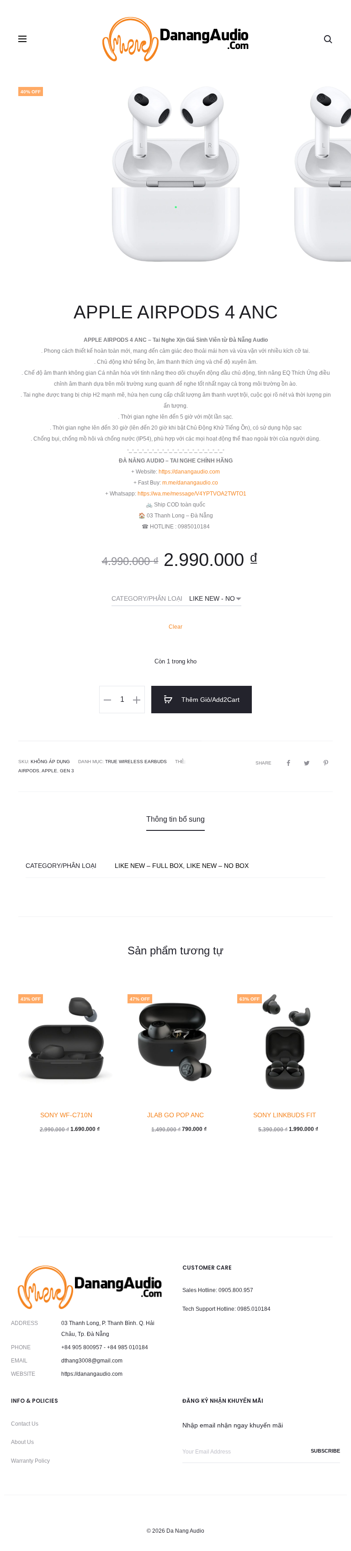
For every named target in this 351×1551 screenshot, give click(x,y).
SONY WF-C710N (66, 1115)
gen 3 (67, 770)
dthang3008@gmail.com (91, 1360)
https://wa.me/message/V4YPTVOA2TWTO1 (192, 493)
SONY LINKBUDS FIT (284, 1115)
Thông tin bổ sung (175, 819)
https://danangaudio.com (189, 472)
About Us (22, 1442)
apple (49, 770)
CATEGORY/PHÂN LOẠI (147, 598)
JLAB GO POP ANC (175, 1115)
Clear (175, 627)
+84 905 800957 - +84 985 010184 (104, 1347)
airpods (28, 770)
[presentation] (32, 178)
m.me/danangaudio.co (190, 482)
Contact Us (24, 1424)
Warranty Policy (30, 1461)
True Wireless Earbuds (136, 761)
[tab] (175, 819)
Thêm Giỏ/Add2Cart (209, 699)
